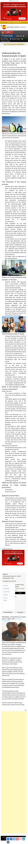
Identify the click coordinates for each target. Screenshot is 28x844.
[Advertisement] (14, 772)
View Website (8, 612)
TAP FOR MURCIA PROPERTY (14, 44)
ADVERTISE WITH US (16, 22)
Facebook (20, 612)
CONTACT (9, 22)
